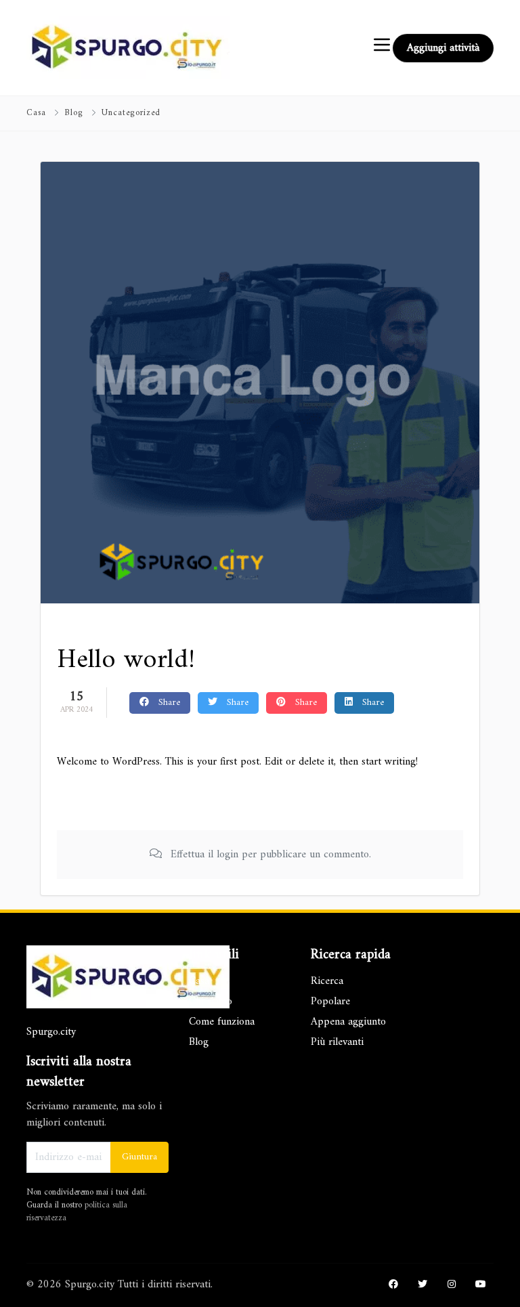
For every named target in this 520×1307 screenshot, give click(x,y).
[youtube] (481, 1285)
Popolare (330, 1001)
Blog (73, 113)
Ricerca (327, 981)
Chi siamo (210, 1001)
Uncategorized (131, 113)
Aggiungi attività (443, 48)
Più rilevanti (337, 1042)
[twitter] (422, 1285)
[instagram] (451, 1285)
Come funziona (222, 1021)
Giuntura (139, 1157)
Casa (36, 113)
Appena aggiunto (348, 1021)
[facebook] (393, 1285)
